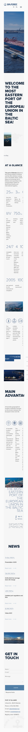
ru (16, 7)
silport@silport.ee (14, 709)
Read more (8, 568)
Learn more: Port (13, 358)
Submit (16, 688)
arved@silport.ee (15, 712)
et (13, 7)
